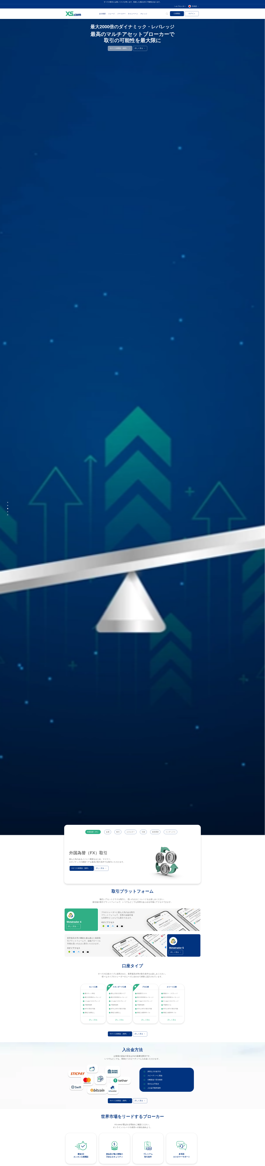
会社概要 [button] (102, 14)
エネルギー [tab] (130, 832)
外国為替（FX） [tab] (93, 832)
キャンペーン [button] (133, 14)
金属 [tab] (107, 832)
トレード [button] (111, 14)
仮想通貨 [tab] (155, 832)
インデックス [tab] (170, 832)
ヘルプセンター (180, 6)
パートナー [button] (121, 14)
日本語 (194, 6)
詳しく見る (93, 1020)
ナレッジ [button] (143, 14)
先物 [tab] (143, 832)
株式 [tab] (118, 832)
